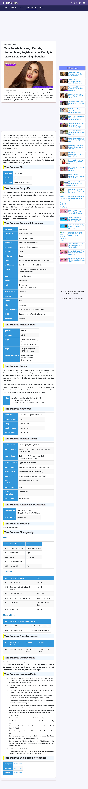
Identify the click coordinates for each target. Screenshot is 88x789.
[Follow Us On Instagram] (74, 2)
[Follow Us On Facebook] (70, 2)
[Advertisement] (44, 25)
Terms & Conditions (73, 291)
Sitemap (75, 293)
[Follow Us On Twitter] (79, 2)
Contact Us (69, 293)
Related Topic (72, 68)
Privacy (81, 291)
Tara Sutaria (18, 764)
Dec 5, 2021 (49, 90)
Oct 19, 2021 (13, 90)
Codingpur (68, 298)
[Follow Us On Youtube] (83, 2)
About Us (63, 291)
